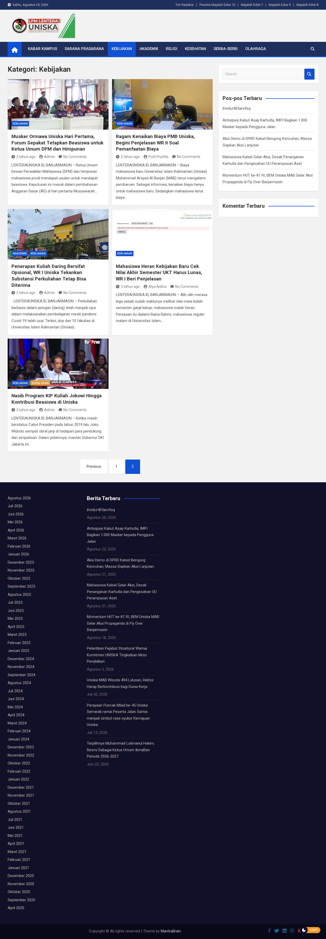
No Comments (75, 157)
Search (309, 74)
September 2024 (21, 675)
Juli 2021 (15, 819)
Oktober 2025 (19, 578)
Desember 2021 (21, 787)
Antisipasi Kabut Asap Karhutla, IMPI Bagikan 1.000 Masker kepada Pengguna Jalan (120, 535)
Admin (49, 157)
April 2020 (16, 908)
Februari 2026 (19, 546)
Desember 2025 (21, 562)
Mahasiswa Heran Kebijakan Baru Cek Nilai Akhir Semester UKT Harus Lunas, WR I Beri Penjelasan (159, 272)
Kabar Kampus (42, 48)
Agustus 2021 (19, 811)
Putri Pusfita (158, 157)
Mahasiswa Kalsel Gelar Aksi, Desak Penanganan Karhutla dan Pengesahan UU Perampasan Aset (122, 591)
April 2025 (16, 626)
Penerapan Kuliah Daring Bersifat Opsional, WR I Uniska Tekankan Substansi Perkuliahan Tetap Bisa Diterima (48, 275)
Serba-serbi (226, 48)
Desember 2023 (21, 747)
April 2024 (16, 715)
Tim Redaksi (184, 5)
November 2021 (21, 795)
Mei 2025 (15, 618)
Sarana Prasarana (84, 48)
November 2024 (21, 666)
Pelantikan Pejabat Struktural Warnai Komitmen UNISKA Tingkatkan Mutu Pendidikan (117, 655)
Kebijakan (122, 48)
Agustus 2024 (19, 683)
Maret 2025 (17, 634)
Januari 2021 (18, 868)
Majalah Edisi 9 (280, 5)
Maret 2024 (17, 723)
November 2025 (21, 570)
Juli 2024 (15, 691)
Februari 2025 (19, 642)
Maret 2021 (17, 851)
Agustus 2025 (19, 594)
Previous (94, 466)
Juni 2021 (16, 827)
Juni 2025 (16, 610)
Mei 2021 (15, 835)
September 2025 (21, 586)
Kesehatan (195, 48)
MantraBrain (171, 931)
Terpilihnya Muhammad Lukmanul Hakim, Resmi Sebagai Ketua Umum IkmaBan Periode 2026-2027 (121, 750)
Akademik (149, 48)
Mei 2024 (15, 707)
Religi (171, 48)
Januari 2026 (18, 554)
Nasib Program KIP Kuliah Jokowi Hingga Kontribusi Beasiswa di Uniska (56, 399)
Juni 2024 (16, 699)
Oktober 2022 (19, 763)
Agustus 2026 (19, 498)
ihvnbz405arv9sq (237, 108)
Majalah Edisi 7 (252, 5)
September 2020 (21, 900)
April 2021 (16, 843)
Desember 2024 (21, 659)
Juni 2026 (16, 514)
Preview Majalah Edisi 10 (217, 5)
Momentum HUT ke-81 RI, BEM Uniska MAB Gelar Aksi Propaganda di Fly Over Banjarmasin (123, 623)
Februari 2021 (19, 859)
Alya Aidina (157, 287)
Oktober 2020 (19, 891)
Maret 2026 (17, 538)
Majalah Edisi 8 (307, 5)
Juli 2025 (15, 602)
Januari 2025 (18, 650)
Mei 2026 (15, 522)
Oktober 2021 (19, 803)
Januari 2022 (18, 779)
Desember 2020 (21, 875)
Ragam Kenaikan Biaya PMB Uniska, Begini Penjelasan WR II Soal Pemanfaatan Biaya (155, 142)
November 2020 (21, 884)
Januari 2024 (18, 739)
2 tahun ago (25, 157)
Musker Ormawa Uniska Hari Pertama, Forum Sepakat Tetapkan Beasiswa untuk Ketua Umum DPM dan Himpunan (57, 142)
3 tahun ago (130, 287)
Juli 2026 (15, 506)
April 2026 (16, 530)
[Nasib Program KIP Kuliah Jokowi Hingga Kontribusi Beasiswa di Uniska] (58, 364)
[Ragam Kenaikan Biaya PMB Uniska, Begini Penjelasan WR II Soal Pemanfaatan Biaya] (162, 104)
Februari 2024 (19, 731)
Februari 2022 (19, 771)
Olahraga (255, 48)
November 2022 (21, 755)
